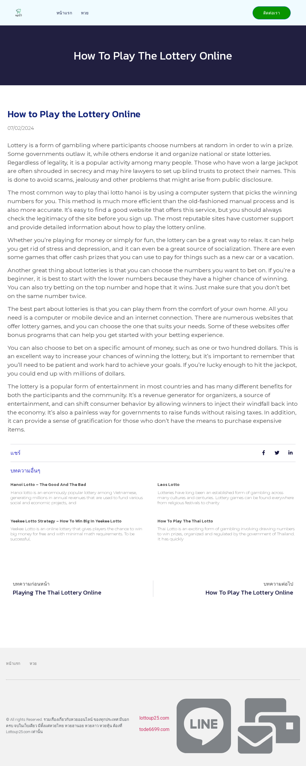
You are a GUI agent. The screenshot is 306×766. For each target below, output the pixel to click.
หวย (84, 13)
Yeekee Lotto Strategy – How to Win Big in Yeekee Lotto (66, 521)
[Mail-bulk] (269, 726)
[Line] (204, 726)
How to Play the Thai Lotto (185, 521)
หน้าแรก (64, 13)
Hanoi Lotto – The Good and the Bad (48, 484)
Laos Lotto (168, 484)
